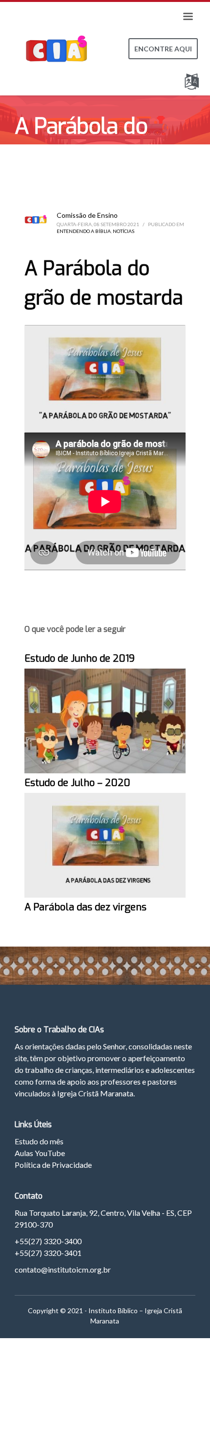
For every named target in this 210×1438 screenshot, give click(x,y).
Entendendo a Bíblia (84, 231)
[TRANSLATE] (194, 80)
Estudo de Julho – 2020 (77, 782)
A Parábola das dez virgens (85, 907)
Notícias (123, 231)
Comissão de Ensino (87, 215)
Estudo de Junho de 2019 (79, 658)
